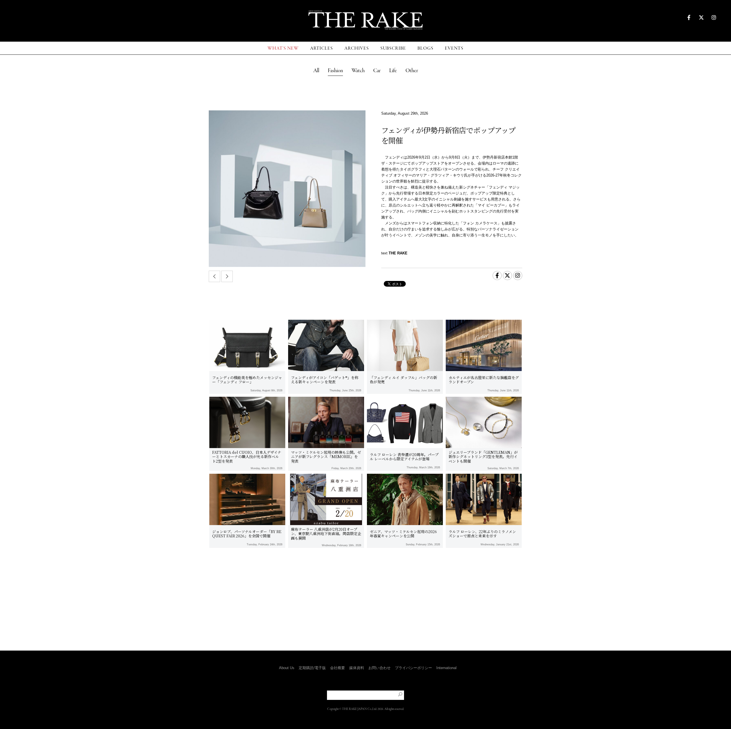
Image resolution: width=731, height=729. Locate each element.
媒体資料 (356, 668)
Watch (358, 70)
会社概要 (337, 668)
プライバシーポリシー (413, 668)
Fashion (335, 70)
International (446, 668)
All (316, 70)
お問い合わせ (379, 668)
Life (393, 70)
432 (355, 591)
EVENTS (454, 48)
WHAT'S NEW (283, 48)
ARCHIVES (356, 48)
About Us (286, 668)
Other (411, 70)
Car (377, 70)
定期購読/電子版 (312, 668)
